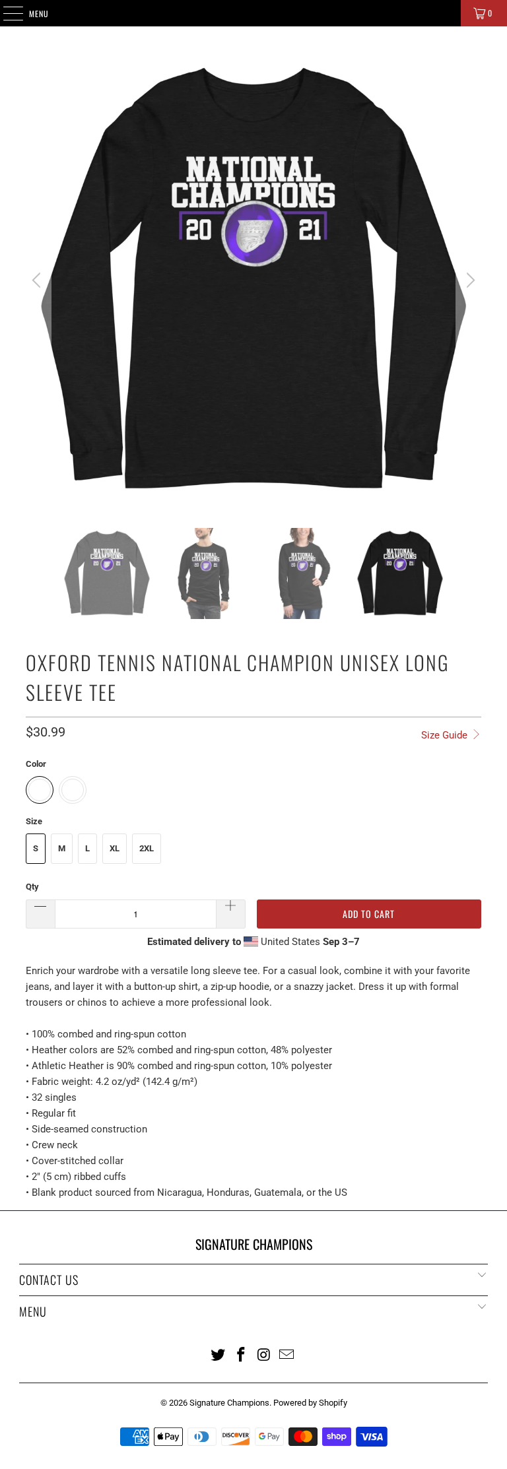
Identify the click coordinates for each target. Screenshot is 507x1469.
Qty (32, 887)
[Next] (469, 280)
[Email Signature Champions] (287, 1354)
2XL (146, 848)
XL (114, 848)
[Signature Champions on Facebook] (242, 1354)
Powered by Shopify (310, 1403)
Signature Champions (229, 1403)
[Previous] (38, 280)
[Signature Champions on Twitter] (218, 1354)
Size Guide (445, 735)
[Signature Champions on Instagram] (265, 1354)
